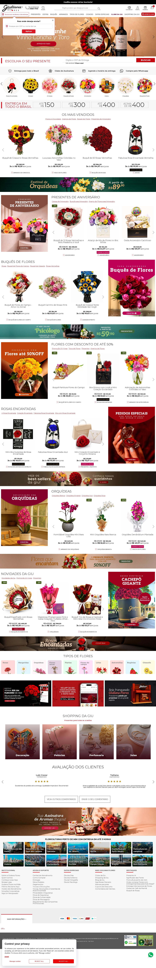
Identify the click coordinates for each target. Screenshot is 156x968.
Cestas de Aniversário (60, 201)
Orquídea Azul (87, 496)
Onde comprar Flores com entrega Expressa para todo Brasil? (140, 883)
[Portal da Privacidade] (130, 938)
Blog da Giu (99, 880)
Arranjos (63, 14)
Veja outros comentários (61, 799)
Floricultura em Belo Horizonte (140, 863)
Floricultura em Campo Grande (97, 863)
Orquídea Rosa (99, 496)
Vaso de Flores (60, 172)
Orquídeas (125, 96)
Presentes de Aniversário (101, 119)
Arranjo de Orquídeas (70, 549)
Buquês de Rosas (69, 96)
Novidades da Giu (17, 574)
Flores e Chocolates (53, 119)
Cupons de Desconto (103, 887)
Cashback (129, 9)
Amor (137, 172)
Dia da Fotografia (71, 880)
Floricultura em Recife (97, 850)
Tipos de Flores (77, 14)
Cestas (45, 14)
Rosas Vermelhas (52, 266)
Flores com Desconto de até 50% (82, 344)
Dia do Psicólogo (70, 882)
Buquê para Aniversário (79, 201)
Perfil (138, 9)
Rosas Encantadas (104, 402)
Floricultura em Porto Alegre (119, 850)
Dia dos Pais (69, 875)
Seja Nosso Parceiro (103, 882)
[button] (153, 36)
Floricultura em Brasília (119, 863)
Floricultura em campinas (140, 850)
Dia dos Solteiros (70, 878)
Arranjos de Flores (69, 119)
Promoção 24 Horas (59, 349)
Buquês (53, 14)
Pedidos (145, 9)
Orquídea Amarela (73, 496)
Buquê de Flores (144, 96)
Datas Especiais (102, 14)
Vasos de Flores (139, 549)
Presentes (35, 14)
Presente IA (131, 875)
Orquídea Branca (58, 496)
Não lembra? (75, 63)
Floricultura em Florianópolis (54, 863)
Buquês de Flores (18, 262)
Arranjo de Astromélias (139, 402)
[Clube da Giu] (78, 835)
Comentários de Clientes (105, 889)
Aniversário (87, 96)
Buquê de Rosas (133, 891)
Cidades (89, 14)
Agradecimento (88, 320)
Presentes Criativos (89, 467)
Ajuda (43, 9)
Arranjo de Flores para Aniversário (102, 201)
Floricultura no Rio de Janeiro (77, 850)
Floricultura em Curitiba (76, 863)
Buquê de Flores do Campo (70, 402)
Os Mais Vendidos (78, 115)
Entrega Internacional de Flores (139, 886)
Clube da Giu (117, 14)
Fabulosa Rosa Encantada (54, 467)
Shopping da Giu (132, 14)
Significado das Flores (135, 878)
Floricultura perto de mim (136, 880)
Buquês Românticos (88, 632)
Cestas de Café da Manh (136, 888)
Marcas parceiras (102, 884)
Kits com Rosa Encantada (65, 413)
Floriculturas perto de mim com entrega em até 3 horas (78, 839)
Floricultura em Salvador (54, 850)
